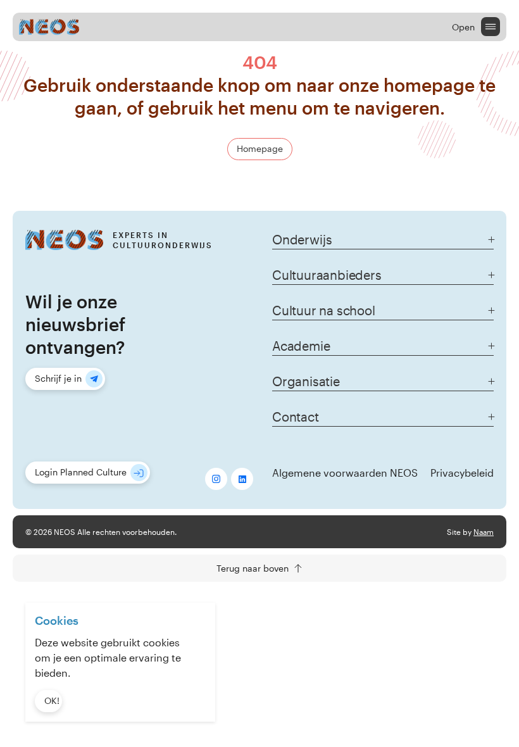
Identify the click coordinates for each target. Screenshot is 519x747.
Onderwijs (302, 239)
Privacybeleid (462, 473)
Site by (470, 531)
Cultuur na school (323, 310)
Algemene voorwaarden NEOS (345, 473)
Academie (301, 345)
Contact (295, 416)
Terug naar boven (252, 568)
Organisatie (306, 381)
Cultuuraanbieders (327, 274)
